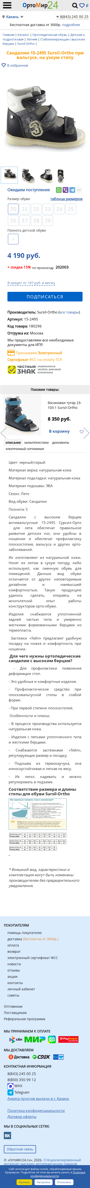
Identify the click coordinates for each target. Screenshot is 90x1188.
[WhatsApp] (59, 190)
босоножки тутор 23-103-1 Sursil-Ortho (65, 405)
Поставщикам (15, 1012)
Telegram (21, 1092)
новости (14, 964)
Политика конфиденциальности (57, 1174)
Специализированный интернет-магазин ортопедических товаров (42, 1162)
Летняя (32, 39)
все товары (69, 312)
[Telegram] (72, 190)
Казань (12, 17)
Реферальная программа (24, 1019)
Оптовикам (13, 1006)
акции (12, 976)
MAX (17, 1085)
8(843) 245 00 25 (74, 16)
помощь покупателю (24, 932)
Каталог (24, 35)
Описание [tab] (13, 442)
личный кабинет (21, 989)
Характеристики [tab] (36, 442)
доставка (33, 939)
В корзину (59, 431)
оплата (13, 945)
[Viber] (65, 190)
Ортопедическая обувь (50, 35)
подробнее (71, 24)
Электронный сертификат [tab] (25, 449)
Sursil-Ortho (26, 43)
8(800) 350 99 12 (21, 1079)
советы (13, 995)
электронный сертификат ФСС (32, 957)
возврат (14, 951)
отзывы (13, 970)
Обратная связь (20, 1149)
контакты (15, 982)
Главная (9, 35)
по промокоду (30, 267)
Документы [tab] (60, 442)
